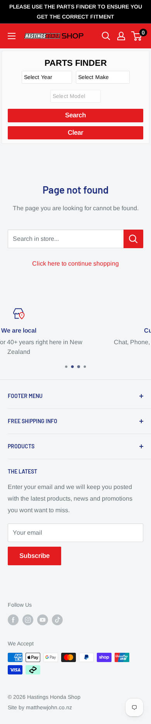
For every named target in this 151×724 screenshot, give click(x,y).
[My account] (121, 36)
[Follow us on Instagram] (27, 619)
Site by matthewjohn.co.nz (40, 707)
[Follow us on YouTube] (42, 619)
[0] (137, 36)
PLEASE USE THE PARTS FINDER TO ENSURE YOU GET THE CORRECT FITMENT (75, 11)
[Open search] (106, 36)
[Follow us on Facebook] (13, 619)
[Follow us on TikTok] (57, 619)
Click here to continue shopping (75, 263)
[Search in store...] (133, 239)
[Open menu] (11, 36)
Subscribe (34, 555)
